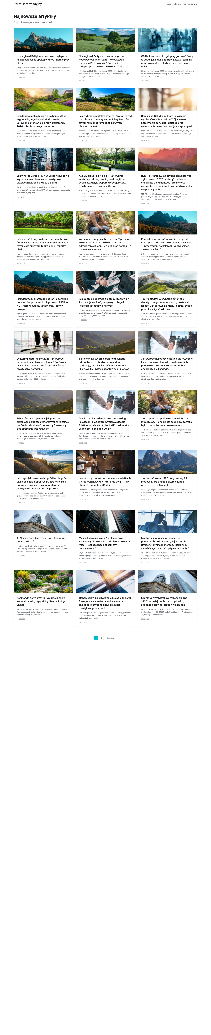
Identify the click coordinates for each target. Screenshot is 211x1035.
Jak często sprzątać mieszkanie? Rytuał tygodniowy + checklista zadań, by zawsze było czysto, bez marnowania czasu (166, 422)
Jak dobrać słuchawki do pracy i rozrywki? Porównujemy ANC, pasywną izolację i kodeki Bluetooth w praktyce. (104, 302)
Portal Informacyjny (28, 4)
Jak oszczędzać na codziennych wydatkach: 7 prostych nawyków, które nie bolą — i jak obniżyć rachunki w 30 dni (105, 482)
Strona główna (190, 4)
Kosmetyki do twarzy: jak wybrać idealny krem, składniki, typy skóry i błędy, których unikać (42, 601)
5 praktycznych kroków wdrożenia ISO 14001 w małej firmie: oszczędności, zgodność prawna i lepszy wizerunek (164, 601)
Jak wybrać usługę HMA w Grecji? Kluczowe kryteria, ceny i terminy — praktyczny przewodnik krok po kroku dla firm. (43, 179)
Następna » (111, 638)
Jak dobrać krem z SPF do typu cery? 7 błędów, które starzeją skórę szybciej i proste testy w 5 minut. (164, 482)
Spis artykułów (174, 4)
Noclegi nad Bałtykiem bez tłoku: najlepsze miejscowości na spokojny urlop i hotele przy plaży (43, 60)
